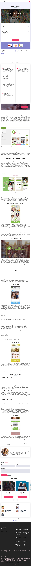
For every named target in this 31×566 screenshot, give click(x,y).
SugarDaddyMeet (18, 545)
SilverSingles (17, 542)
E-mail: (17, 464)
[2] (6, 462)
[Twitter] (5, 53)
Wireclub (24, 544)
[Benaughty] (10, 45)
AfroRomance (17, 544)
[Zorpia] (17, 507)
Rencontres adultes (18, 529)
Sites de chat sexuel (26, 532)
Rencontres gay (18, 528)
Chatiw (24, 538)
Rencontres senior (18, 537)
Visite (15, 39)
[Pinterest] (7, 53)
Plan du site (2, 534)
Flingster (24, 540)
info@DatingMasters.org (4, 552)
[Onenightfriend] (21, 45)
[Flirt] (15, 45)
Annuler (9, 475)
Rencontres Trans (25, 528)
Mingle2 (17, 538)
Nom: (1, 464)
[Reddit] (13, 520)
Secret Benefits (25, 541)
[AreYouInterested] (2, 514)
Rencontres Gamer (25, 529)
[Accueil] (5, 1)
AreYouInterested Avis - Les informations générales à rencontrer (9, 515)
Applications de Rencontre (5, 57)
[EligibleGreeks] (2, 507)
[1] (5, 462)
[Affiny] (2, 511)
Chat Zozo (24, 545)
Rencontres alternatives (4, 55)
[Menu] (29, 1)
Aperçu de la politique (4, 531)
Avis (1, 525)
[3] (7, 462)
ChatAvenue (17, 540)
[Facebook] (1, 53)
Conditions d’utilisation (4, 532)
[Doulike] (17, 511)
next (17, 500)
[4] (8, 462)
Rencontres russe (25, 525)
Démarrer (24, 107)
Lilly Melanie (12, 449)
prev (14, 500)
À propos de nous (3, 527)
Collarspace (24, 537)
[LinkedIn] (3, 53)
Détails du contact (3, 528)
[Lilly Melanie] (5, 452)
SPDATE (24, 542)
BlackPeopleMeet (18, 541)
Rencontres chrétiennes (19, 532)
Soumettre (4, 475)
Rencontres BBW (25, 533)
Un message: (3, 468)
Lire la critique (8, 494)
